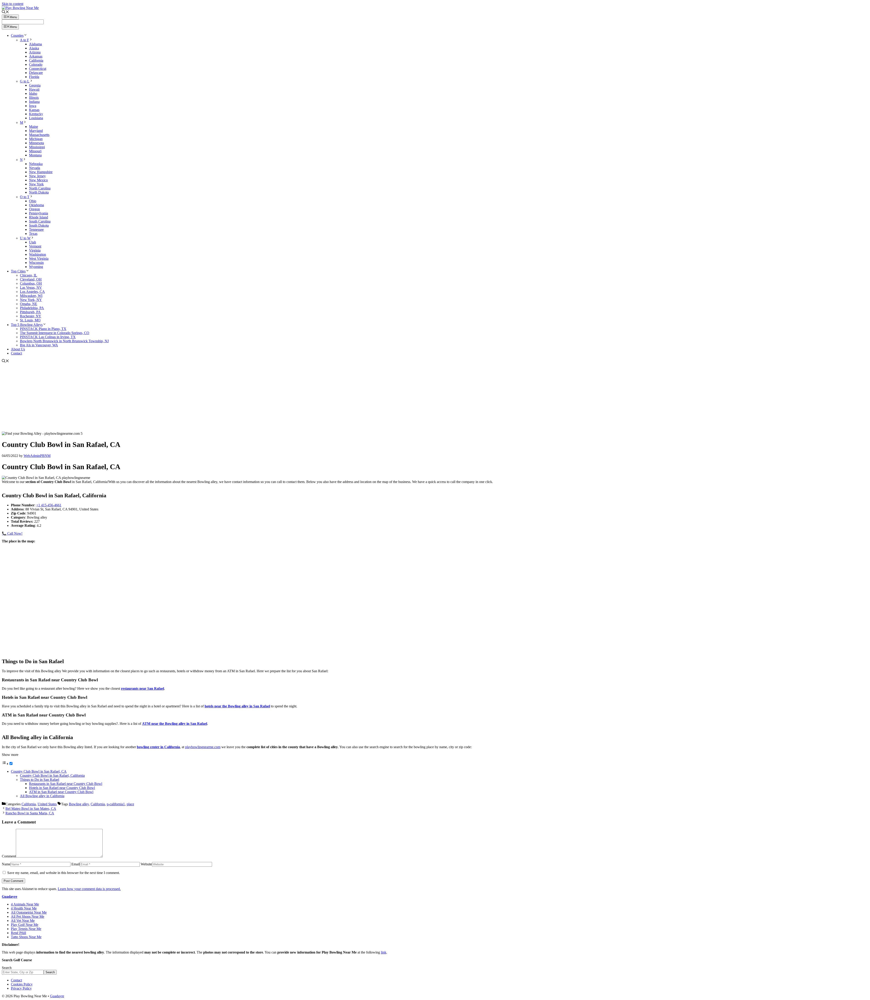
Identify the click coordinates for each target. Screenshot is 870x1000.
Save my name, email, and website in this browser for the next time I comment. (63, 873)
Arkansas (35, 56)
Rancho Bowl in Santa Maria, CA (29, 813)
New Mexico (38, 180)
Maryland (36, 131)
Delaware (36, 73)
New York (36, 184)
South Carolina (40, 221)
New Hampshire (41, 172)
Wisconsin (36, 263)
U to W (25, 238)
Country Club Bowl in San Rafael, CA (39, 771)
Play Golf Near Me (24, 925)
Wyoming (36, 267)
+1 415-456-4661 (48, 505)
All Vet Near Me (23, 920)
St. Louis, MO (30, 320)
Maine (33, 127)
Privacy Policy (21, 988)
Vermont (35, 246)
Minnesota (36, 143)
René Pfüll (18, 933)
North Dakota (39, 192)
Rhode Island (38, 217)
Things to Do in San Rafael (39, 780)
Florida (34, 77)
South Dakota (39, 225)
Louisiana (36, 118)
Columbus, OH (31, 283)
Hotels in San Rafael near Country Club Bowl (62, 788)
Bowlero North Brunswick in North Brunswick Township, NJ (64, 341)
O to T (24, 197)
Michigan (36, 139)
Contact (16, 353)
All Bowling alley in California (42, 796)
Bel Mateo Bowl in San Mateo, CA (30, 809)
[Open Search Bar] (5, 12)
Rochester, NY (30, 316)
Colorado (35, 64)
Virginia (35, 250)
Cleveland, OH (31, 279)
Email (75, 864)
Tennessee (36, 229)
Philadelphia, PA (32, 308)
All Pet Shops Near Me (27, 916)
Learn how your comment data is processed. (89, 889)
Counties (17, 35)
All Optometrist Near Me (29, 912)
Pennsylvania (38, 213)
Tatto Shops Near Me (26, 937)
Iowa (32, 106)
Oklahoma (36, 205)
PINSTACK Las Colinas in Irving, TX (48, 337)
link (383, 952)
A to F (24, 40)
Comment (9, 856)
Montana (35, 155)
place (130, 804)
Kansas (34, 110)
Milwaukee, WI (31, 296)
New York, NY (31, 300)
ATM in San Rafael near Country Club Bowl (61, 792)
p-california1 (116, 804)
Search (7, 968)
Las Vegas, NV (31, 287)
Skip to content (12, 4)
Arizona (35, 52)
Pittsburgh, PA (30, 312)
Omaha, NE (28, 304)
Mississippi (37, 147)
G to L (24, 81)
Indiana (34, 102)
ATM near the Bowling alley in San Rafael (174, 724)
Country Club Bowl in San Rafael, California (52, 775)
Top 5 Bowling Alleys (27, 325)
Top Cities (18, 271)
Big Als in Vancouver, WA (39, 345)
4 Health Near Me (24, 908)
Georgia (35, 85)
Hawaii (34, 89)
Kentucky (36, 114)
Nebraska (36, 164)
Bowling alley (79, 804)
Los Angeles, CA (32, 292)
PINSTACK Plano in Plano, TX (43, 329)
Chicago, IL (28, 275)
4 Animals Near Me (25, 904)
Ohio (32, 201)
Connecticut (37, 68)
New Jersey (37, 176)
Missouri (35, 151)
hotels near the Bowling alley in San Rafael (237, 706)
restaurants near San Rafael (142, 688)
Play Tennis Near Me (26, 929)
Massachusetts (39, 135)
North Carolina (40, 188)
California (36, 60)
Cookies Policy (22, 984)
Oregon (34, 209)
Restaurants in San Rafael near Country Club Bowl (65, 784)
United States (47, 804)
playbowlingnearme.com (202, 747)
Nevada (34, 168)
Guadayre (9, 896)
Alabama (35, 44)
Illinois (34, 98)
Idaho (33, 93)
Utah (32, 242)
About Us (18, 349)
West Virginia (38, 258)
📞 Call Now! (12, 533)
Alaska (34, 48)
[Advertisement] (435, 397)
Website (146, 864)
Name (6, 864)
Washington (37, 254)
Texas (33, 233)
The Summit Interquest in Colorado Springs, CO (54, 333)
